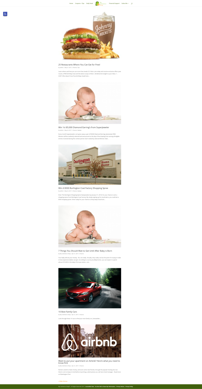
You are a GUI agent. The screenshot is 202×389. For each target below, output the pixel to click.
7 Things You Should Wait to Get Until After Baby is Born (85, 250)
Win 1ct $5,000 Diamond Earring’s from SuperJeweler (83, 127)
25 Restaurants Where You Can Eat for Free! (79, 64)
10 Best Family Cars (67, 311)
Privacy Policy (129, 386)
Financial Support (114, 3)
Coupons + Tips (79, 3)
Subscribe (125, 3)
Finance (75, 67)
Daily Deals (89, 3)
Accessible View (89, 386)
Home (71, 3)
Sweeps (79, 130)
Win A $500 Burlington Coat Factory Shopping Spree (83, 188)
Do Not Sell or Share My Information (105, 386)
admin (61, 67)
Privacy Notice (120, 386)
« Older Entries (62, 381)
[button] (5, 14)
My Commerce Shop (65, 253)
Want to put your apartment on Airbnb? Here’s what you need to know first (89, 361)
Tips (78, 67)
